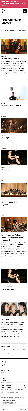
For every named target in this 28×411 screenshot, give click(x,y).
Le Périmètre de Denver (11, 106)
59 (10, 349)
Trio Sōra (5, 320)
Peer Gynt (5, 138)
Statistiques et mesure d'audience (9, 403)
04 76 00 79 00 (4, 380)
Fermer (25, 3)
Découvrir (4, 77)
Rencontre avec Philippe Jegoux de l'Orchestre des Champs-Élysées (12, 237)
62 (20, 349)
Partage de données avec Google (9, 402)
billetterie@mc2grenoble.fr (7, 382)
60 (14, 349)
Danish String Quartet (10, 59)
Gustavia (5, 170)
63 (24, 349)
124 (5, 353)
